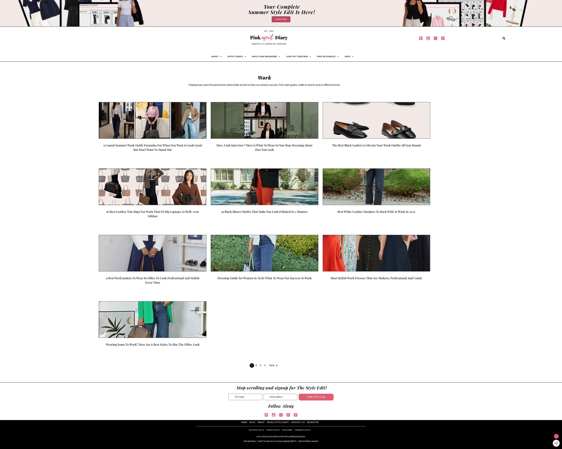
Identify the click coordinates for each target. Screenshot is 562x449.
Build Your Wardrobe (264, 57)
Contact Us (298, 422)
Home (244, 422)
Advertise (313, 422)
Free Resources (326, 57)
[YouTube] (428, 38)
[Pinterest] (421, 38)
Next (271, 365)
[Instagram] (443, 38)
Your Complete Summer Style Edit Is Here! (281, 9)
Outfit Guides (235, 57)
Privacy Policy (273, 430)
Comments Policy (303, 430)
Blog (252, 422)
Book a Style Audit (278, 422)
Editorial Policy (256, 430)
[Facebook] (295, 415)
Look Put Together (297, 57)
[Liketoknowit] (435, 38)
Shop (347, 57)
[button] (504, 38)
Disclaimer (287, 430)
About (215, 57)
